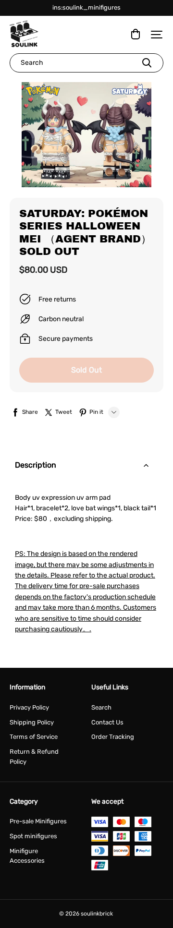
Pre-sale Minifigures (38, 821)
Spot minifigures (33, 836)
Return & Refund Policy (34, 756)
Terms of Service (34, 736)
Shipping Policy (32, 722)
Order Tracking (112, 736)
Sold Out (86, 369)
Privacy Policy (29, 707)
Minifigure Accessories (27, 856)
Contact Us (107, 722)
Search (101, 707)
